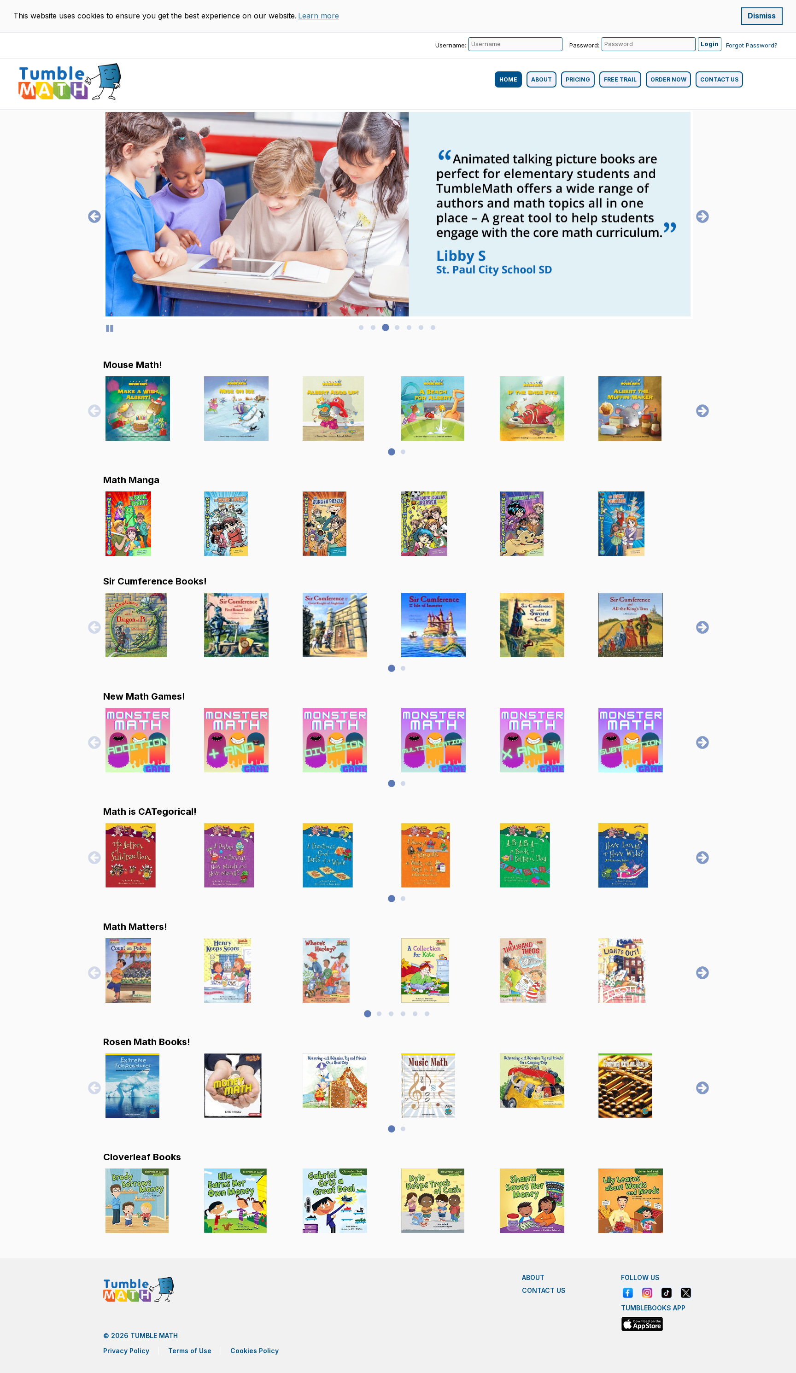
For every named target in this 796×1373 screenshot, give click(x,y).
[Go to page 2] (373, 328)
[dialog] (398, 16)
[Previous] (91, 214)
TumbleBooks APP (653, 1308)
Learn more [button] (318, 15)
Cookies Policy (254, 1351)
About (541, 79)
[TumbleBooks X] (686, 1293)
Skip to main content (36, 4)
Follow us (640, 1278)
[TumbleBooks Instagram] (647, 1293)
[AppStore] (642, 1324)
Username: (450, 45)
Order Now (668, 79)
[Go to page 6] (421, 328)
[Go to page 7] (433, 328)
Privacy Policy (126, 1351)
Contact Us (719, 79)
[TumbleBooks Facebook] (628, 1293)
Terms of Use (189, 1351)
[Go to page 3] (385, 328)
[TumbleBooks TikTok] (666, 1293)
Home (508, 79)
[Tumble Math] (69, 81)
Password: (584, 45)
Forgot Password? (752, 45)
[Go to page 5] (409, 328)
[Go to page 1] (361, 328)
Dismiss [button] (762, 15)
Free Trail (620, 79)
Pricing (578, 79)
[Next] (699, 214)
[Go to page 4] (397, 328)
